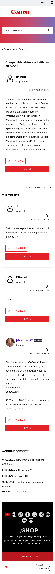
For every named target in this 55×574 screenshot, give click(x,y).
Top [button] (6, 566)
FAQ (43, 2)
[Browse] (7, 12)
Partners (46, 537)
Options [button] (51, 49)
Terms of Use (8, 537)
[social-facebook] (27, 514)
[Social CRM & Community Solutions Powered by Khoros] (43, 567)
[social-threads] (41, 514)
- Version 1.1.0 (18, 470)
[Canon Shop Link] (27, 530)
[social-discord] (31, 520)
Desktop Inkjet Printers (15, 49)
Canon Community (20, 12)
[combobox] (27, 30)
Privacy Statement (21, 537)
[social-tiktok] (20, 514)
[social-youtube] (7, 514)
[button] (9, 161)
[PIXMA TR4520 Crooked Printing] (45, 188)
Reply (27, 169)
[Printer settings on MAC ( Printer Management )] (50, 188)
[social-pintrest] (48, 514)
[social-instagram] (14, 514)
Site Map (38, 537)
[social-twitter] (34, 514)
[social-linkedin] (24, 520)
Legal (31, 537)
